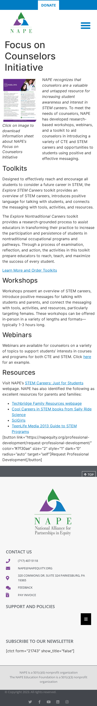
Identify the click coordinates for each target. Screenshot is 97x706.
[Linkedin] (58, 702)
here (87, 356)
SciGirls (18, 420)
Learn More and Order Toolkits (29, 270)
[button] (86, 26)
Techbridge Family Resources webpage (47, 403)
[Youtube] (48, 702)
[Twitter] (30, 702)
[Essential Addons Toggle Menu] (86, 619)
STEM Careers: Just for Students (54, 383)
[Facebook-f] (39, 702)
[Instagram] (67, 702)
